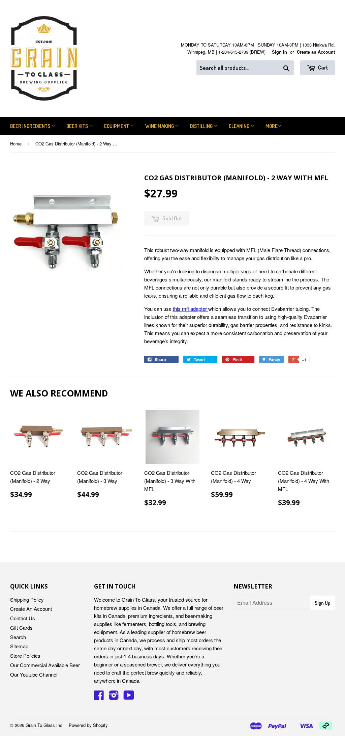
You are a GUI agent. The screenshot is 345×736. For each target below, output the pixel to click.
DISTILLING (202, 126)
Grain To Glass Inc (44, 725)
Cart (322, 67)
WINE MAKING (160, 126)
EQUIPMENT (117, 126)
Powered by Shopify (88, 725)
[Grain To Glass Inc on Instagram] (114, 697)
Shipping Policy (27, 599)
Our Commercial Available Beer (45, 665)
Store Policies (25, 655)
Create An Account (31, 608)
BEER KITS (77, 126)
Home (16, 143)
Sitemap (19, 646)
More (271, 126)
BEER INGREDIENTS (30, 126)
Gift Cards (21, 627)
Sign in (279, 52)
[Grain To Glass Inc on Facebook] (99, 697)
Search (18, 636)
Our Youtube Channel (33, 674)
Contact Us (22, 618)
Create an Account (316, 52)
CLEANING (239, 126)
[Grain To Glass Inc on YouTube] (129, 697)
